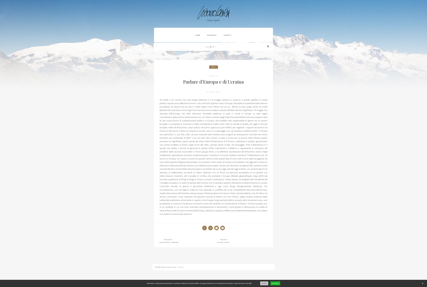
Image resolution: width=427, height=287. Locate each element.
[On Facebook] (204, 228)
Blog (213, 67)
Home (197, 35)
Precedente (169, 241)
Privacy (181, 267)
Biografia (212, 35)
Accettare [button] (275, 283)
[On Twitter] (210, 228)
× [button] (422, 283)
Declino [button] (264, 283)
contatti (228, 35)
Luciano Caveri (214, 92)
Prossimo (223, 241)
